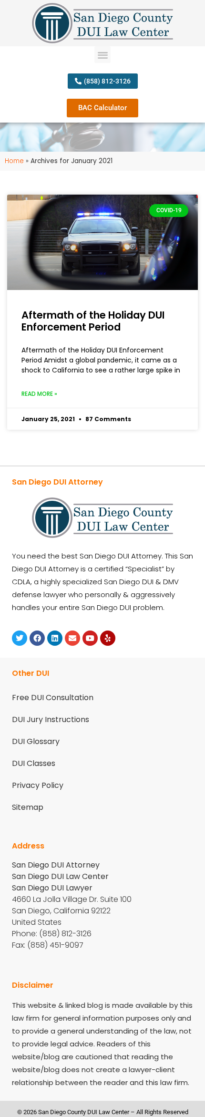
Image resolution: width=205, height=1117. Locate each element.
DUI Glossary (36, 741)
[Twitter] (19, 638)
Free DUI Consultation (52, 697)
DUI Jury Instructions (50, 719)
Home (14, 160)
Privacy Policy (37, 785)
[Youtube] (90, 638)
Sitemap (27, 807)
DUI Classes (33, 763)
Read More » (39, 394)
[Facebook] (37, 638)
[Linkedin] (54, 638)
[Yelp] (107, 638)
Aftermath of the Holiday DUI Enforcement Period (92, 321)
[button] (102, 54)
